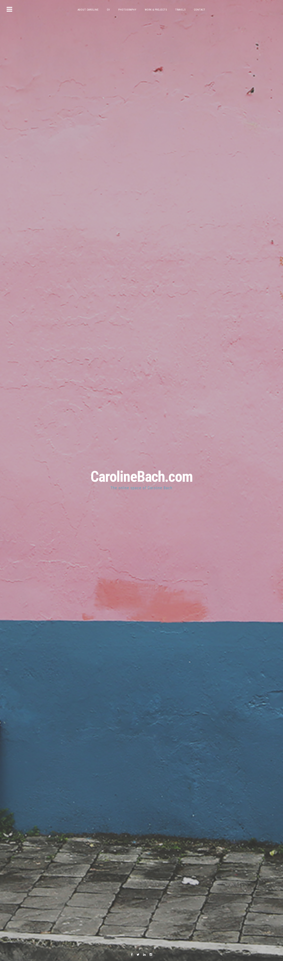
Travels (180, 9)
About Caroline (88, 9)
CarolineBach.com (142, 476)
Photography (127, 9)
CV (108, 9)
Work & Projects (156, 9)
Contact (199, 9)
